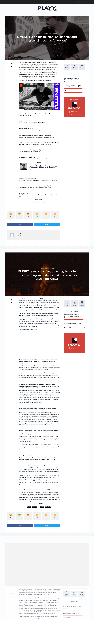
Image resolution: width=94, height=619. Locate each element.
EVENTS (49, 14)
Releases (46, 268)
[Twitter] (78, 2)
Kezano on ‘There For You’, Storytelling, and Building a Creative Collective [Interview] (42, 167)
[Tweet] (11, 66)
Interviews (39, 33)
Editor (20, 234)
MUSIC (39, 14)
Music (50, 33)
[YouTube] (85, 2)
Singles (49, 556)
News (42, 556)
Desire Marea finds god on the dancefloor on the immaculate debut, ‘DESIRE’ (71, 86)
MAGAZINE (29, 14)
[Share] (11, 63)
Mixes (47, 33)
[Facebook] (75, 2)
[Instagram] (82, 2)
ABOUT (60, 14)
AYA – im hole (67, 96)
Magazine (44, 33)
